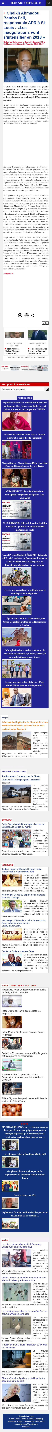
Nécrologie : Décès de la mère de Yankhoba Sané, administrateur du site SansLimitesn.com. (23, 923)
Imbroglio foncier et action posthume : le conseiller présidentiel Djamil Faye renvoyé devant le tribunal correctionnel (25, 653)
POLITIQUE (20, 357)
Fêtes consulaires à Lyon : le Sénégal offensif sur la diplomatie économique (37, 351)
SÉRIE (13, 986)
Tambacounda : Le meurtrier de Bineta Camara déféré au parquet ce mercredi (21, 778)
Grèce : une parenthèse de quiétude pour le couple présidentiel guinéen (25, 591)
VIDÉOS (5, 986)
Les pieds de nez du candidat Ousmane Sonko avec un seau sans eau (21, 1245)
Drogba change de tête (25, 1195)
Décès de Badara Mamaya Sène (18, 951)
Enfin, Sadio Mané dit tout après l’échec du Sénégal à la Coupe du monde (23, 825)
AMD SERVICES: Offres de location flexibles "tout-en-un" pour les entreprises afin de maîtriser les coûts (25, 526)
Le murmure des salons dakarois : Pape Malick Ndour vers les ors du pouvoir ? (24, 683)
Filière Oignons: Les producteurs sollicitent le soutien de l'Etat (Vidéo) (24, 1099)
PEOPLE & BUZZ (25, 398)
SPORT (34, 357)
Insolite (5, 1240)
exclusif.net (8, 274)
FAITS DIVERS (12, 357)
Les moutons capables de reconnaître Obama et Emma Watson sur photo (24, 1312)
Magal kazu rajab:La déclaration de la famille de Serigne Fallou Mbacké (24, 991)
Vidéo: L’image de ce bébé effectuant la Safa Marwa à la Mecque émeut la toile (24, 1279)
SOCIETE (28, 357)
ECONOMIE (41, 357)
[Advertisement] (25, 146)
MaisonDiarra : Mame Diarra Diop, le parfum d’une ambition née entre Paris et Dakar (24, 464)
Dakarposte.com (26, 3)
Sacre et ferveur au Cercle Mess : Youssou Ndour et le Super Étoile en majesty (24, 436)
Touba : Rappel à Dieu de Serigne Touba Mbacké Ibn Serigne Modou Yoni (21, 870)
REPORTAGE (23, 986)
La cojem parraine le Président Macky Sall (25, 1154)
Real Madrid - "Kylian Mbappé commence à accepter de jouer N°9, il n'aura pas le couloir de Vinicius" (14, 351)
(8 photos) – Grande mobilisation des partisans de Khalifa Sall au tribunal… (25, 1214)
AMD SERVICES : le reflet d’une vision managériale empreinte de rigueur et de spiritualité (24, 495)
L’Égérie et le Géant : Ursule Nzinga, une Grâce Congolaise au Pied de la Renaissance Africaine (24, 622)
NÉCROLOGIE (7, 865)
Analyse (5, 717)
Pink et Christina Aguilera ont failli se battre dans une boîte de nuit (23, 1379)
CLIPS (33, 986)
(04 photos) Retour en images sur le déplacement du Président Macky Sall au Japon (25, 1175)
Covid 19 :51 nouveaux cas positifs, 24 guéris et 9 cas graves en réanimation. (24, 1054)
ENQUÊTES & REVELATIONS (14, 771)
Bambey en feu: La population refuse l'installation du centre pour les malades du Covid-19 (23, 1077)
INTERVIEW (6, 820)
